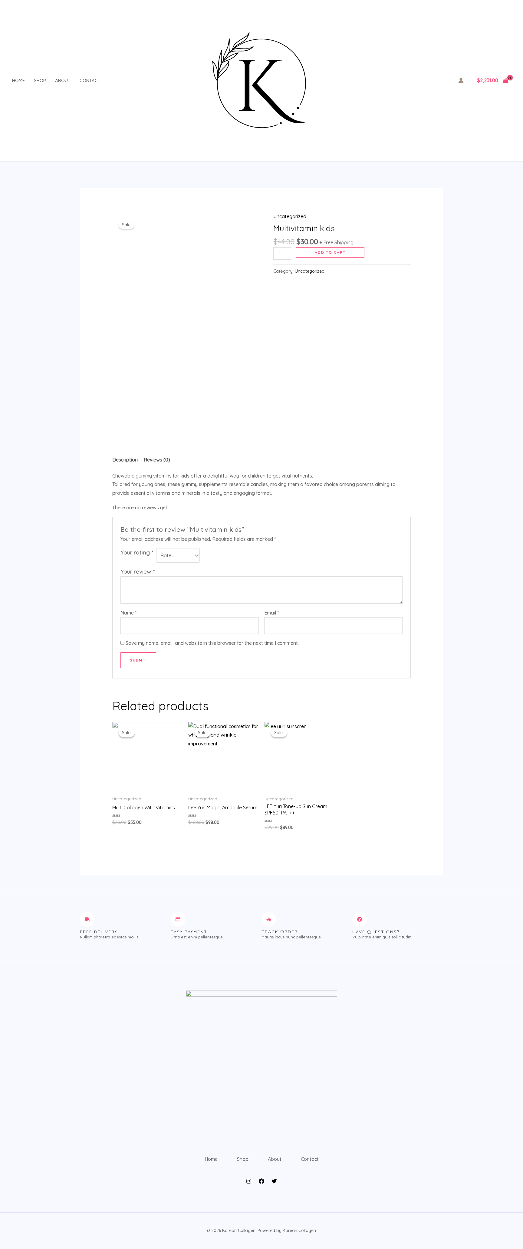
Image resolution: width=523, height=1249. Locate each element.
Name (128, 613)
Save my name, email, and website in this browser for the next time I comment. (212, 643)
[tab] (125, 460)
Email (271, 613)
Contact (90, 80)
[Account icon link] (461, 80)
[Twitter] (274, 1181)
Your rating (136, 552)
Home (18, 80)
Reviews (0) (157, 460)
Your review (137, 571)
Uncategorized (289, 216)
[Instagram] (249, 1181)
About (63, 80)
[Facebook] (261, 1181)
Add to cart (330, 252)
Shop (40, 80)
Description (125, 460)
